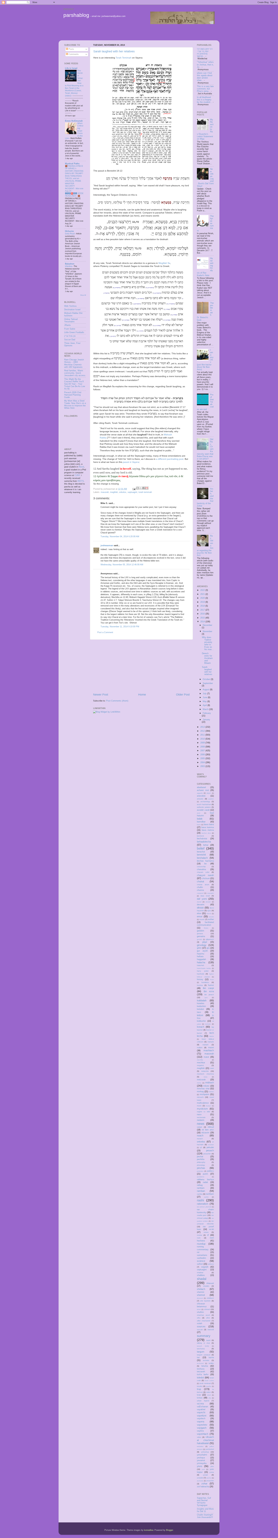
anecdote (201, 796)
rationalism (202, 1203)
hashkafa (200, 974)
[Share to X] (140, 488)
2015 (202, 618)
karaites (200, 1003)
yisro (199, 1466)
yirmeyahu (202, 1463)
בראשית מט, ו (136, 304)
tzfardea (69, 266)
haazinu (200, 954)
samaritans (202, 1255)
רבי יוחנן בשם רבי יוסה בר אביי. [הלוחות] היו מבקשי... (205, 52)
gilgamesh (210, 939)
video (199, 1437)
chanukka (201, 869)
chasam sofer (203, 872)
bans (199, 824)
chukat (200, 881)
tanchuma (201, 1349)
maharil (205, 1045)
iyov (206, 997)
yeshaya (201, 1458)
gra (208, 948)
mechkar (201, 1063)
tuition (208, 1392)
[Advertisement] (120, 32)
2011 (202, 735)
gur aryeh (202, 951)
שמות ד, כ (167, 309)
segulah (204, 1267)
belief (200, 848)
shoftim (200, 1312)
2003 (202, 766)
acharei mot (203, 790)
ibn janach (209, 995)
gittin (199, 948)
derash (208, 902)
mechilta (200, 1060)
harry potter (203, 971)
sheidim (206, 1286)
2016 (202, 614)
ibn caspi (208, 988)
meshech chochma (205, 1074)
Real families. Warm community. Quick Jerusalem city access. (75, 373)
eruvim (211, 917)
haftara (200, 956)
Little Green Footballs (74, 332)
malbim (199, 1048)
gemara (200, 933)
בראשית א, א (116, 287)
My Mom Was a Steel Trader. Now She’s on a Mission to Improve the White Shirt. (75, 404)
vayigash (201, 1427)
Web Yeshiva (70, 306)
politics (210, 1171)
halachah (200, 965)
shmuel (207, 1309)
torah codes (209, 1380)
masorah (105, 492)
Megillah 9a (164, 263)
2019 (202, 602)
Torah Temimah (123, 57)
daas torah (205, 896)
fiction (206, 928)
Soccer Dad (69, 340)
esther (211, 919)
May (205, 701)
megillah (114, 492)
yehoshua (205, 1452)
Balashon (69, 264)
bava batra (209, 824)
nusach (200, 1139)
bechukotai (202, 838)
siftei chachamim (204, 1321)
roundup (201, 1243)
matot (206, 1057)
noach (200, 1135)
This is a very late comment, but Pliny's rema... (205, 88)
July (205, 693)
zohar (204, 1483)
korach (200, 1026)
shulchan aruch (203, 1315)
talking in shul (203, 1343)
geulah (199, 939)
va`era (200, 1403)
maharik (211, 1042)
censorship (201, 867)
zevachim (210, 1481)
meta (205, 1077)
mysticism (202, 1108)
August (206, 689)
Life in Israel (71, 68)
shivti (199, 1309)
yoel (203, 1469)
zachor (208, 1478)
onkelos (122, 492)
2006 (202, 755)
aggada (200, 793)
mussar (208, 1106)
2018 (202, 606)
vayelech (201, 1418)
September (208, 683)
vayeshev (202, 1424)
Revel (81, 467)
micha (199, 1083)
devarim (200, 904)
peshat (200, 1156)
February (207, 713)
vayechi (201, 1412)
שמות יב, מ (174, 315)
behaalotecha (204, 841)
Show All (83, 295)
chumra (200, 890)
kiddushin (201, 1021)
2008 (202, 747)
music (199, 1106)
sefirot (200, 1264)
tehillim (211, 1363)
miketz (206, 1086)
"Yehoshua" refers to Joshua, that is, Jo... (205, 64)
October (207, 679)
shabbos (201, 1275)
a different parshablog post (169, 459)
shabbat (200, 1273)
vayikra (200, 1431)
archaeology (205, 801)
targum (200, 1351)
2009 (202, 743)
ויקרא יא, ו (112, 336)
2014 (202, 622)
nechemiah (201, 1117)
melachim (205, 1071)
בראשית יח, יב (170, 304)
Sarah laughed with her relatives (114, 51)
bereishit (201, 854)
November (207, 631)
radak (205, 1182)
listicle (211, 1036)
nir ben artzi (208, 1130)
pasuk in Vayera (131, 462)
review (199, 1235)
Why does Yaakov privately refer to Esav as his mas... (208, 643)
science (201, 1261)
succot (211, 1329)
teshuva (200, 1369)
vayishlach (202, 1433)
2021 (202, 594)
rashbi (206, 1197)
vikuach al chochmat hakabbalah (205, 1440)
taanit (208, 1340)
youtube (200, 1478)
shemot (201, 1295)
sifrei (208, 1318)
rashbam (210, 1194)
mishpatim (204, 1094)
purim (205, 1174)
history (200, 979)
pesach (210, 1150)
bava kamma (207, 827)
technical (200, 1363)
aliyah (209, 793)
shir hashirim (205, 1301)
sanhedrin (201, 1258)
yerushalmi (202, 1455)
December (207, 625)
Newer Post (100, 694)
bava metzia (208, 830)
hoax (212, 979)
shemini (200, 1292)
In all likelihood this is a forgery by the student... (204, 99)
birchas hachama (205, 861)
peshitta (200, 1159)
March (206, 709)
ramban (201, 1191)
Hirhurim (69, 231)
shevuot (200, 1298)
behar (205, 845)
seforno (211, 1264)
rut (198, 1252)
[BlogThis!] (137, 488)
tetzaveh (201, 1372)
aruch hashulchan (204, 804)
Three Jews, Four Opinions (72, 344)
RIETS (81, 481)
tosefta (208, 1386)
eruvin (201, 919)
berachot (201, 852)
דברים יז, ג (140, 331)
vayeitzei (201, 1415)
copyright (210, 893)
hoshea (200, 985)
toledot (200, 1377)
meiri (212, 1068)
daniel (199, 902)
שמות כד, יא (126, 320)
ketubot (200, 1009)
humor (211, 985)
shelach (201, 1289)
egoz (209, 911)
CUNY (77, 475)
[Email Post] (134, 489)
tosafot (199, 1386)
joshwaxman (107, 545)
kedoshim (201, 1006)
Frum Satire (69, 329)
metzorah (201, 1080)
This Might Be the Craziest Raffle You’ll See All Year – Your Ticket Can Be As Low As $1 (74, 384)
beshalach (202, 857)
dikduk (200, 907)
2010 (202, 739)
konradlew (148, 1530)
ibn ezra (209, 991)
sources (201, 1326)
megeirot (200, 1065)
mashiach (209, 1050)
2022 (202, 590)
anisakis (200, 799)
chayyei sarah (205, 875)
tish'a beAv (202, 1374)
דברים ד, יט (117, 325)
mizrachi (200, 1097)
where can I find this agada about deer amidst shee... (204, 76)
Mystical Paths (72, 164)
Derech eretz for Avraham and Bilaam (207, 658)
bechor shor (206, 833)
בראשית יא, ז (140, 298)
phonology (201, 1165)
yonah (205, 1475)
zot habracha (203, 1486)
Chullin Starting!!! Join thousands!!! (205, 1516)
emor (199, 916)
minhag (200, 1091)
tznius (200, 1398)
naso (199, 1114)
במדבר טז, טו (156, 325)
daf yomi (202, 898)
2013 (202, 727)
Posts (71, 49)
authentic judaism (204, 807)
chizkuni (206, 878)
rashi (200, 1200)
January (206, 719)
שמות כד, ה (167, 320)
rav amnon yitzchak (204, 1207)
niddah (199, 1127)
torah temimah (145, 492)
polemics (200, 1171)
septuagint (132, 492)
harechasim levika (204, 968)
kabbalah (201, 1000)
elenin (209, 913)
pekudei (210, 1147)
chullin (200, 887)
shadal (201, 1279)
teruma (204, 1366)
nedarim (200, 1120)
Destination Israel (72, 309)
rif (208, 1235)
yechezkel (210, 1449)
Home (142, 694)
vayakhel (201, 1409)
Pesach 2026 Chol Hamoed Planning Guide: (72, 394)
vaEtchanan (202, 1407)
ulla (209, 1398)
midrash (209, 1082)
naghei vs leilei (203, 1112)
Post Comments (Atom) (117, 701)
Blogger (169, 1530)
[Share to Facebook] (143, 488)
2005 (202, 758)
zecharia (200, 1481)
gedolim (200, 931)
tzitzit (209, 1395)
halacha (201, 962)
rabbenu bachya (205, 1179)
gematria (201, 936)
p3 (201, 1147)
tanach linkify (203, 1346)
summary (203, 1336)
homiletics (205, 982)
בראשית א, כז (149, 287)
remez (206, 1232)
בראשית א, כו (156, 293)
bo (205, 864)
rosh (198, 1238)
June (205, 697)
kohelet (208, 1024)
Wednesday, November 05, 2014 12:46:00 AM (122, 565)
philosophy (201, 1162)
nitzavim (205, 1133)
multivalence (203, 1103)
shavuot (210, 1283)
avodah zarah (203, 810)
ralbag (200, 1185)
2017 (202, 610)
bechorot (200, 836)
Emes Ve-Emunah (74, 121)
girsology (201, 945)
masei (211, 1047)
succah (200, 1330)
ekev (199, 913)
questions (200, 1177)
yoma (211, 1472)
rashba (199, 1194)
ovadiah (211, 1145)
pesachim (207, 1154)
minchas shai (203, 1089)
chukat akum (203, 885)
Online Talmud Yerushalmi (71, 320)
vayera (200, 1421)
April (205, 705)
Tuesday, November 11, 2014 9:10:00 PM (120, 627)
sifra (198, 1318)
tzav (199, 1395)
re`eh (211, 1229)
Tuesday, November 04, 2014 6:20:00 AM (120, 536)
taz (198, 1357)
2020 (202, 598)
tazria (211, 1357)
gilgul (204, 942)
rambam (200, 1188)
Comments (73, 54)
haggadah (201, 959)
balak (200, 818)
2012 (202, 731)
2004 (202, 762)
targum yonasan (203, 1355)
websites (200, 1446)
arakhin (211, 799)
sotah (199, 1323)
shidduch (210, 1298)
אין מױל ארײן (69, 336)
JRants (67, 325)
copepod (200, 893)
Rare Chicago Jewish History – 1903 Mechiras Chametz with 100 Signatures (74, 363)
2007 (202, 750)
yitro (212, 1466)
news (200, 1123)
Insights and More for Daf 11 (205, 1510)
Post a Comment (105, 632)
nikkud (211, 1127)
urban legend (203, 1401)
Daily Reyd (70, 234)
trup (199, 1389)
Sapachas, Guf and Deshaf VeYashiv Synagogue (204, 1501)
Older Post (183, 694)
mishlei (211, 1092)
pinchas (201, 1168)
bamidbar (201, 822)
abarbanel (201, 787)
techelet (206, 1360)
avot (198, 813)
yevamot (201, 1460)
